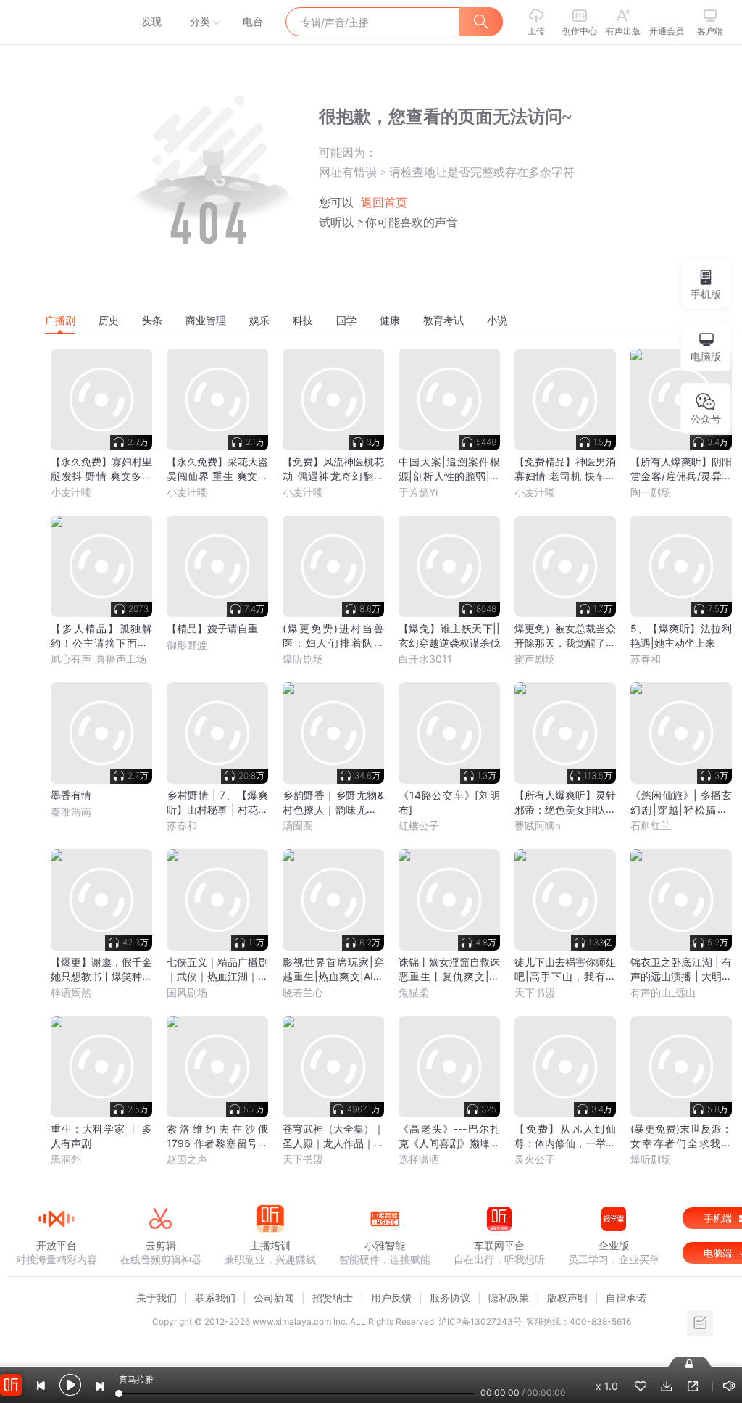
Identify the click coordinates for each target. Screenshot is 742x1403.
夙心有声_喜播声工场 (98, 659)
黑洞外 (66, 1159)
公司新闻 (274, 1297)
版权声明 (567, 1297)
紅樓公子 (419, 825)
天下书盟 (534, 992)
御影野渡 (187, 645)
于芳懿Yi (418, 492)
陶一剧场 (650, 492)
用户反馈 (391, 1297)
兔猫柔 (414, 992)
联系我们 (215, 1297)
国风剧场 (187, 992)
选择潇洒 (419, 1159)
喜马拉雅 (56, 22)
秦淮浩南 (71, 812)
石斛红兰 (650, 825)
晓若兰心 (303, 992)
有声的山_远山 (663, 992)
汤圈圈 (298, 825)
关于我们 (156, 1297)
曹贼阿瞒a (537, 825)
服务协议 (450, 1297)
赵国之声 (187, 1159)
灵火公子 (534, 1159)
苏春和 (645, 659)
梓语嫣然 (71, 992)
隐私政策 (508, 1297)
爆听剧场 (303, 659)
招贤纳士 (332, 1297)
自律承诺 (626, 1297)
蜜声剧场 (534, 659)
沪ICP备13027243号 (480, 1321)
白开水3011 (425, 659)
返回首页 (384, 202)
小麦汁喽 (71, 492)
